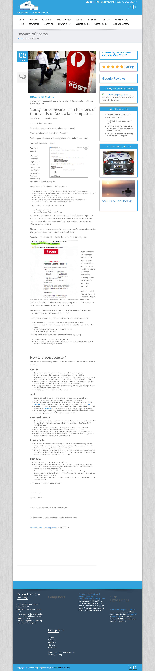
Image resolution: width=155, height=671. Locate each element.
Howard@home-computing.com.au (105, 2)
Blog (22, 24)
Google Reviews (113, 78)
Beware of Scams (42, 97)
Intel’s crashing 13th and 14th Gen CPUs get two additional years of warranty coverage (120, 128)
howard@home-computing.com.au (43, 527)
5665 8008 (116, 616)
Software (48, 24)
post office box (85, 404)
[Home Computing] (46, 5)
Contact (79, 20)
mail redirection (50, 409)
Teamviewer (34, 24)
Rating (128, 66)
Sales (105, 20)
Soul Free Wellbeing (117, 201)
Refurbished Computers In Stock (122, 609)
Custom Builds (101, 24)
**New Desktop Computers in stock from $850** (92, 597)
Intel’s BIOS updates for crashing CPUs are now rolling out (120, 135)
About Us (33, 20)
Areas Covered (64, 20)
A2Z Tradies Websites (62, 667)
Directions (47, 20)
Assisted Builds (83, 24)
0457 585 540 (131, 2)
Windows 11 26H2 (114, 118)
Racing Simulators (121, 24)
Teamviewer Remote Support (118, 115)
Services (92, 20)
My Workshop (64, 24)
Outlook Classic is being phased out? (120, 122)
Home (22, 20)
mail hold (37, 404)
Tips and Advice (121, 20)
